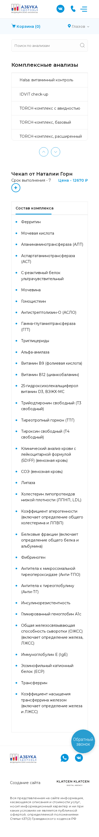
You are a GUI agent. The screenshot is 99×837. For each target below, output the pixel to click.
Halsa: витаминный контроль (46, 80)
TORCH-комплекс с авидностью (50, 108)
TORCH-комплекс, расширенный (51, 136)
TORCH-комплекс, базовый (45, 122)
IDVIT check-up (34, 94)
